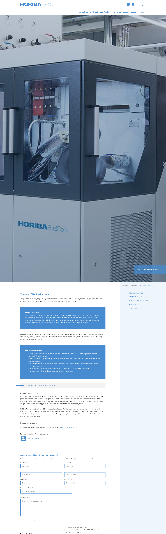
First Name (23, 462)
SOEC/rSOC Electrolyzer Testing (139, 300)
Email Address (24, 479)
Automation (132, 304)
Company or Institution (26, 487)
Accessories (133, 308)
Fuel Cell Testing (84, 12)
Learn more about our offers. (68, 427)
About (142, 12)
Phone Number (68, 479)
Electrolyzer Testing (101, 12)
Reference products (120, 12)
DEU (138, 5)
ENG (142, 5)
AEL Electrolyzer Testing (145, 285)
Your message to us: (25, 497)
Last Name (67, 462)
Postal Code (23, 471)
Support (134, 12)
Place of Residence (69, 471)
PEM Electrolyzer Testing (136, 293)
